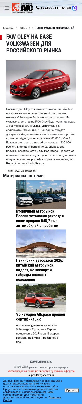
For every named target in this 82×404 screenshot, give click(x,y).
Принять (71, 390)
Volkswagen (28, 170)
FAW (16, 170)
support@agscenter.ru (41, 375)
